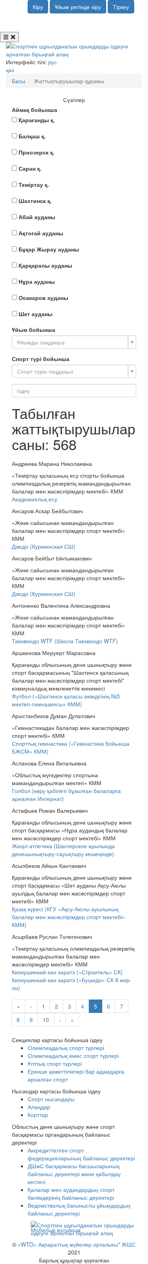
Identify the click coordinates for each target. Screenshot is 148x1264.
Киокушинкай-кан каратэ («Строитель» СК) (67, 972)
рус (52, 62)
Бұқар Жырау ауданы (49, 249)
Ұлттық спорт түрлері (55, 1063)
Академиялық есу (34, 499)
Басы (18, 81)
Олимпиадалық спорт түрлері (66, 1048)
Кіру (38, 7)
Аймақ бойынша (34, 110)
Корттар (38, 1115)
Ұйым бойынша (33, 329)
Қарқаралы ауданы (45, 265)
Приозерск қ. (36, 152)
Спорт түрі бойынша (40, 359)
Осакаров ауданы (43, 298)
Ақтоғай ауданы (41, 233)
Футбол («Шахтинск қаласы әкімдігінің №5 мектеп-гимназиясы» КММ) (66, 700)
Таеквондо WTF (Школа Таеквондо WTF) (65, 641)
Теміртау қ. (34, 184)
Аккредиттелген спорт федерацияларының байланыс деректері (81, 1154)
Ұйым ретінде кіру (78, 7)
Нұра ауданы (37, 281)
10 (46, 1020)
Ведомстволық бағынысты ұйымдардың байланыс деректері (79, 1209)
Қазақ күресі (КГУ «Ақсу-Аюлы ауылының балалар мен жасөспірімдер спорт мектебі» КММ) (68, 917)
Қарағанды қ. (37, 120)
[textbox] (71, 342)
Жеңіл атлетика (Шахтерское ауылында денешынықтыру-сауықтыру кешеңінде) (63, 850)
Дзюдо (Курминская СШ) (43, 546)
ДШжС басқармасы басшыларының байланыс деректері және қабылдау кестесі (74, 1174)
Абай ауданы (37, 217)
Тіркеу (121, 7)
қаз (10, 70)
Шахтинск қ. (35, 201)
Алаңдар (39, 1107)
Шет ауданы (35, 314)
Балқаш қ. (32, 136)
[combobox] (74, 342)
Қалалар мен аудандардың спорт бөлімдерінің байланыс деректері (71, 1193)
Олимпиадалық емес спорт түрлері (73, 1055)
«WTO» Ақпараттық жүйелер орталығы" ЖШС (77, 1244)
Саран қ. (30, 168)
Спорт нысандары (51, 1099)
